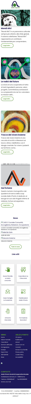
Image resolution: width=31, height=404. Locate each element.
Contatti (18, 347)
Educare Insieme (6, 241)
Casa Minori (4, 342)
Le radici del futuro (10, 81)
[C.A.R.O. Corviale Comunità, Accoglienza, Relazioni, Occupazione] (15, 223)
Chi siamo (19, 337)
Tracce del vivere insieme (13, 135)
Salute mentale (5, 340)
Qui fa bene (6, 188)
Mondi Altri (6, 28)
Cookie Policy (19, 354)
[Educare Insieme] (8, 238)
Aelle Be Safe (5, 235)
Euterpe (3, 350)
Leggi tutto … (7, 45)
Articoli (18, 342)
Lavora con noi (20, 345)
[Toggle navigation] (1, 5)
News (2, 357)
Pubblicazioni (19, 340)
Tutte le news (15, 246)
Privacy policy (20, 352)
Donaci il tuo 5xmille (21, 350)
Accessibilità (19, 357)
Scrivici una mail (6, 382)
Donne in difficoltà (6, 345)
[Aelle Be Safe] (6, 232)
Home (3, 337)
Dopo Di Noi (4, 352)
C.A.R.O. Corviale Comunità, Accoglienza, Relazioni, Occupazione (14, 228)
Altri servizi (4, 355)
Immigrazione (5, 347)
